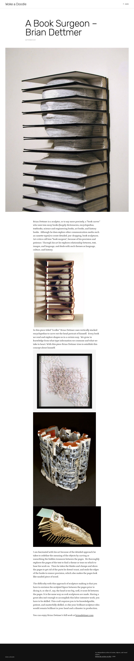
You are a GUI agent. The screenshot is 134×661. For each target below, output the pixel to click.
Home (127, 4)
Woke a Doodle (15, 4)
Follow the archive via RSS (103, 656)
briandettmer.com (84, 615)
